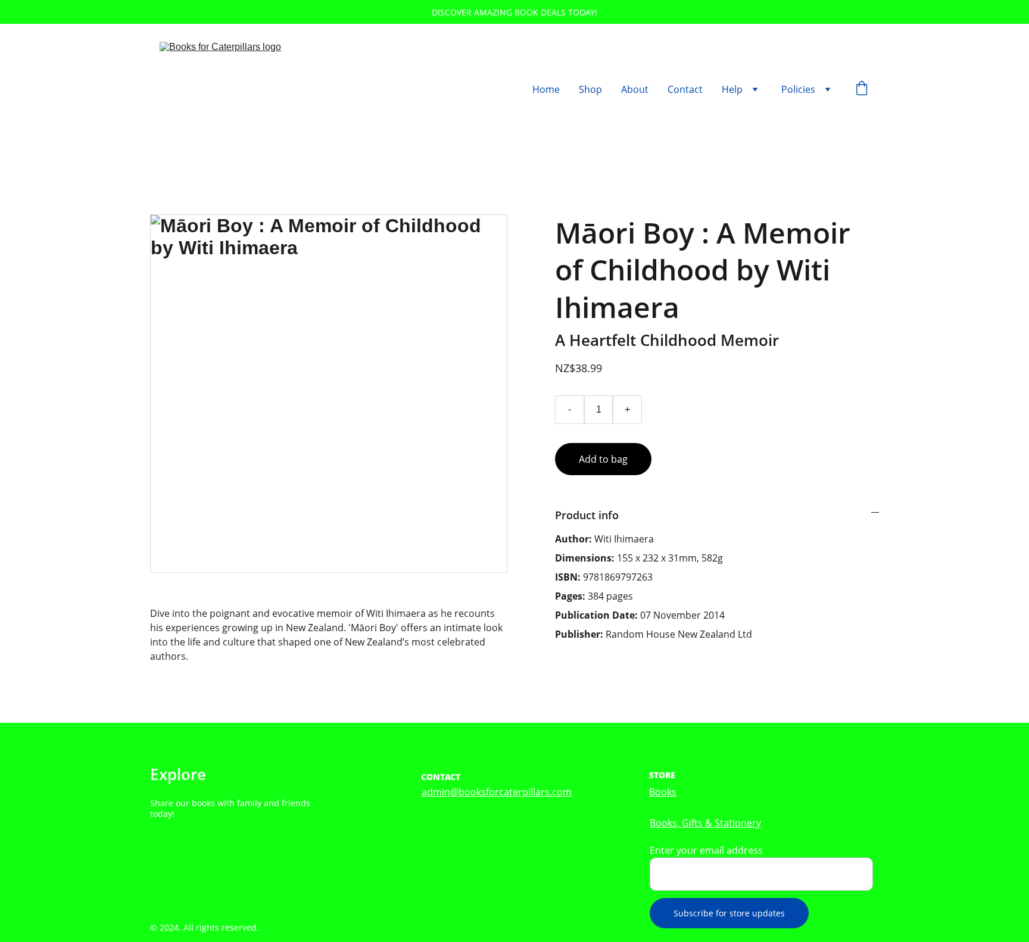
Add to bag (603, 459)
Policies (798, 89)
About (634, 89)
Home (546, 89)
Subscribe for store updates (729, 913)
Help (732, 89)
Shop (590, 89)
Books (662, 791)
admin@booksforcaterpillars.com (497, 791)
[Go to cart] (861, 89)
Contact (685, 89)
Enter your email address (706, 850)
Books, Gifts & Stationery (705, 822)
